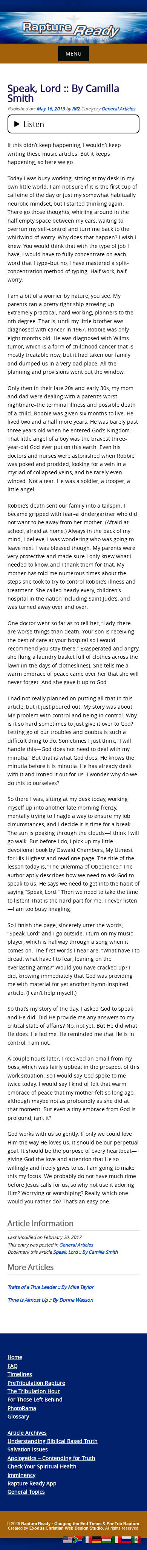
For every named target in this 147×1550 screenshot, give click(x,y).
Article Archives (27, 1432)
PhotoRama (22, 1408)
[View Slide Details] (73, 28)
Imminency (21, 1475)
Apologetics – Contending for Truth (51, 1458)
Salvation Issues (28, 1449)
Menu (73, 53)
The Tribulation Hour (34, 1391)
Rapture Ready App (32, 1483)
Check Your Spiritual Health (42, 1466)
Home (15, 1357)
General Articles (118, 108)
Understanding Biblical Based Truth (53, 1441)
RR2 (76, 108)
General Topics (26, 1491)
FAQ (13, 1365)
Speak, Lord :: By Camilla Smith (85, 1252)
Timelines (20, 1374)
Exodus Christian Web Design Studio (66, 1528)
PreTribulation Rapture (36, 1382)
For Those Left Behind (35, 1399)
